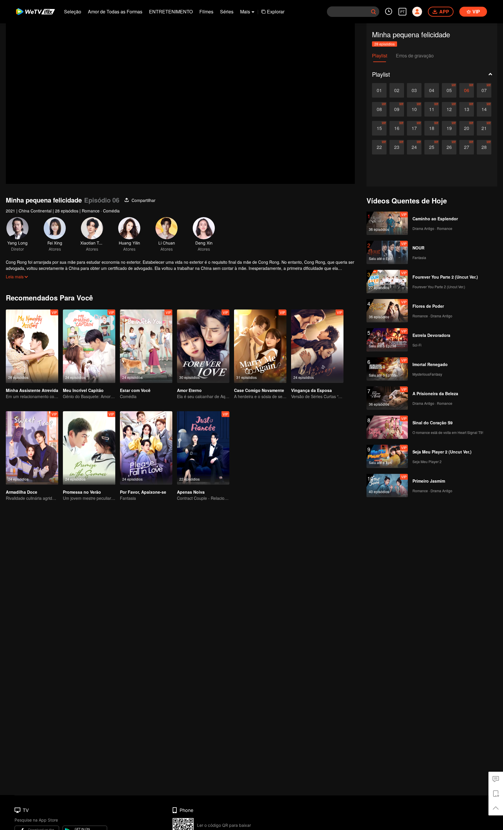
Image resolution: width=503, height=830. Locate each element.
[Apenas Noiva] (203, 448)
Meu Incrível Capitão (83, 390)
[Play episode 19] (449, 128)
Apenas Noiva (191, 492)
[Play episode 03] (414, 90)
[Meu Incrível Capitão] (89, 346)
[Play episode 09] (396, 109)
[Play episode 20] (466, 128)
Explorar (275, 11)
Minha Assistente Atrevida (32, 390)
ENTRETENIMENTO (171, 11)
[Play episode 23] (396, 147)
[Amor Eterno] (203, 346)
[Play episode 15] (379, 128)
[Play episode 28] (484, 147)
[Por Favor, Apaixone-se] (146, 448)
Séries (226, 11)
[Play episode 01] (379, 90)
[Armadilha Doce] (32, 448)
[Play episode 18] (431, 128)
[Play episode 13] (466, 109)
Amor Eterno (189, 390)
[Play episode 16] (396, 128)
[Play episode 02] (396, 90)
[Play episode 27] (466, 147)
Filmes (206, 11)
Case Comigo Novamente (259, 390)
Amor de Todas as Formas (115, 11)
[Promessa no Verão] (89, 448)
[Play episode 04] (431, 90)
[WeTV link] (35, 11)
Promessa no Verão (82, 492)
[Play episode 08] (379, 109)
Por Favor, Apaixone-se (143, 492)
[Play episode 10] (414, 109)
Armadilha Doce (21, 492)
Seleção (72, 11)
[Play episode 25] (431, 147)
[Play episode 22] (379, 147)
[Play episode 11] (431, 109)
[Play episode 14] (484, 109)
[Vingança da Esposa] (317, 346)
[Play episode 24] (414, 147)
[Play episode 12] (449, 109)
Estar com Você (135, 390)
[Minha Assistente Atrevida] (32, 346)
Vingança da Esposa (311, 390)
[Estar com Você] (146, 346)
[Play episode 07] (484, 90)
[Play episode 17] (414, 128)
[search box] (373, 11)
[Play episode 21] (484, 128)
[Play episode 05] (449, 90)
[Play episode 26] (449, 147)
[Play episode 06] (466, 90)
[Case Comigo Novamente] (260, 346)
